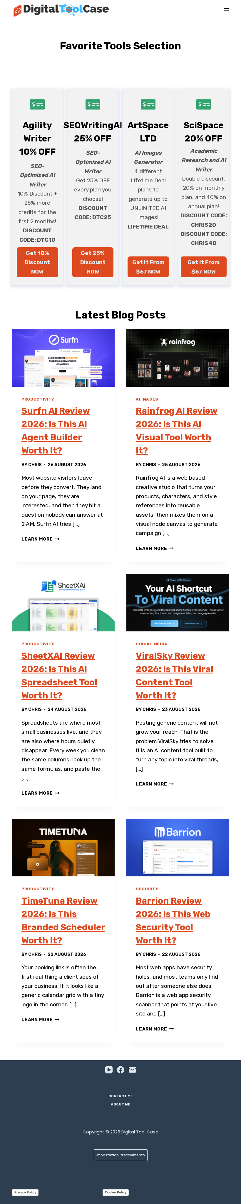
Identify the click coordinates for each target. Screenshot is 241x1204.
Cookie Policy (115, 1192)
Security (147, 889)
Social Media (152, 644)
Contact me (120, 1096)
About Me (120, 1104)
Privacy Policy (25, 1192)
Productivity (37, 399)
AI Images (147, 399)
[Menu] (226, 10)
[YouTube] (109, 1069)
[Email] (132, 1069)
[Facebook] (120, 1069)
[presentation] (63, 357)
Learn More (40, 539)
